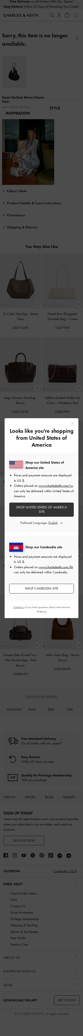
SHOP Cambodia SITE (41, 588)
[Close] (72, 423)
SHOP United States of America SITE (41, 509)
